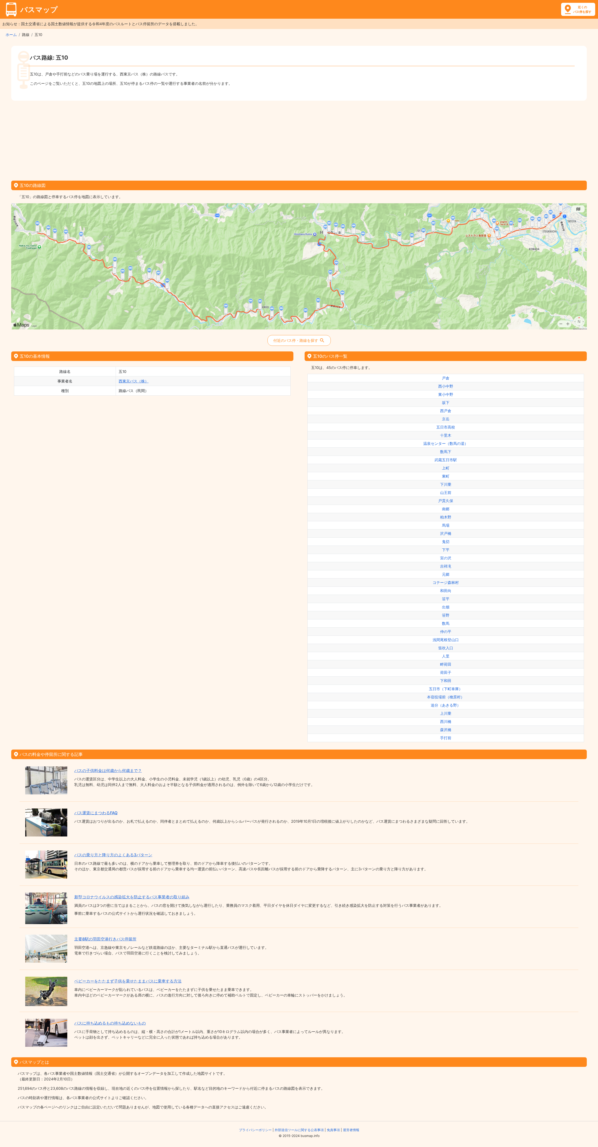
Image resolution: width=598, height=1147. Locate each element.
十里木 (445, 435)
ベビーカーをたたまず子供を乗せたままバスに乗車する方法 (128, 981)
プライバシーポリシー (255, 1130)
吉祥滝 (445, 566)
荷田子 (445, 672)
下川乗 (445, 484)
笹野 (445, 615)
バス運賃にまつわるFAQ (95, 813)
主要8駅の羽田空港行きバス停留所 (105, 939)
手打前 (445, 738)
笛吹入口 (445, 648)
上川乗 (445, 713)
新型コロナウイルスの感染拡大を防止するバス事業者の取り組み (131, 897)
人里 (445, 656)
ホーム (11, 34)
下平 (445, 549)
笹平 (445, 599)
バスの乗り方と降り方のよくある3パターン (113, 855)
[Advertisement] (299, 139)
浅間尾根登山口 (446, 639)
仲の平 (445, 631)
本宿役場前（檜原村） (445, 697)
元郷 (445, 574)
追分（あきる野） (446, 705)
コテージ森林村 (446, 582)
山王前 (445, 492)
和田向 (445, 590)
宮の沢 (445, 558)
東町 (445, 476)
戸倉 (445, 378)
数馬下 (445, 451)
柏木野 (445, 517)
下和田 (445, 680)
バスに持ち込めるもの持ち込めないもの (110, 1023)
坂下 (445, 402)
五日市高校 (445, 427)
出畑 (445, 607)
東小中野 (445, 394)
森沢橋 (445, 729)
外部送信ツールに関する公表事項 (299, 1130)
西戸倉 (445, 410)
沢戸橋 (445, 533)
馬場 (445, 525)
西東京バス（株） (134, 381)
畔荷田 (445, 664)
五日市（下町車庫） (446, 688)
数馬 (445, 623)
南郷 (445, 509)
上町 (445, 468)
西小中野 (445, 386)
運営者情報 (351, 1130)
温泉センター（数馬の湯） (445, 443)
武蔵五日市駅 (445, 459)
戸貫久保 (445, 500)
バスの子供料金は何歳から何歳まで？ (108, 770)
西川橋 (445, 721)
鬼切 (445, 541)
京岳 (445, 419)
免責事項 (333, 1130)
